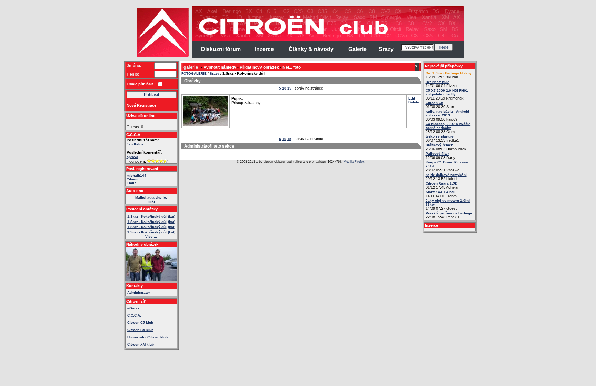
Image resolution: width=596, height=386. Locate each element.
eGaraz (133, 308)
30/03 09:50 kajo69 (447, 115)
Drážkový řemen (439, 145)
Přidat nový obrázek (259, 67)
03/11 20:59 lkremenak (447, 94)
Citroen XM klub (140, 344)
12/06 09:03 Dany (440, 156)
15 (289, 88)
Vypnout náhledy (219, 67)
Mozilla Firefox (354, 161)
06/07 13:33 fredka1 (442, 138)
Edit (411, 98)
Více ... (151, 236)
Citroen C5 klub (140, 322)
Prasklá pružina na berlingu (449, 213)
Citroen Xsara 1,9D (441, 183)
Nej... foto (291, 67)
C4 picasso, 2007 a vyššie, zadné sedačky (448, 126)
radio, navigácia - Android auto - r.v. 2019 (447, 113)
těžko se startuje (440, 136)
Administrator (138, 292)
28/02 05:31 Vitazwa (447, 166)
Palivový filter (437, 154)
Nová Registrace (141, 105)
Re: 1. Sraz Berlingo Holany (449, 73)
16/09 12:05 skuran (449, 75)
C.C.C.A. (134, 315)
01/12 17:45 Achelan (442, 185)
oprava (132, 157)
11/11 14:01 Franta (441, 194)
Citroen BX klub (140, 330)
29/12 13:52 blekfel (446, 177)
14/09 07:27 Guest (448, 204)
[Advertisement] (97, 110)
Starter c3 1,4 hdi (440, 192)
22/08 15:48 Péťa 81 (449, 215)
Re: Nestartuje (437, 82)
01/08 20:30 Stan (440, 105)
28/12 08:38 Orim (448, 128)
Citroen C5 (434, 103)
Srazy (214, 73)
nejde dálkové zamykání (446, 175)
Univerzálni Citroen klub (147, 337)
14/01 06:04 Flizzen (442, 84)
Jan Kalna (135, 144)
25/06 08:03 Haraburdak (446, 147)
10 (284, 88)
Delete (413, 102)
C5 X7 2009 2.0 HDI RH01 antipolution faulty (447, 92)
